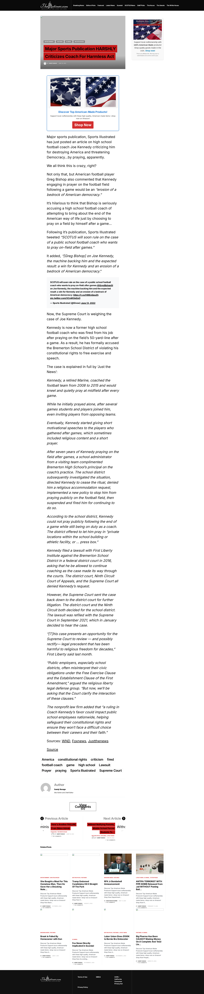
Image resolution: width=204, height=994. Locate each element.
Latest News (110, 835)
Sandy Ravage (60, 789)
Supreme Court (110, 770)
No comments (57, 836)
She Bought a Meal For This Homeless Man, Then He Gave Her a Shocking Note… (54, 885)
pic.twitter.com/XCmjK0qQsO (65, 298)
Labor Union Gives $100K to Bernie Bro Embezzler (116, 937)
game (70, 765)
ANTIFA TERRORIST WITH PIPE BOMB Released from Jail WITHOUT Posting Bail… (149, 885)
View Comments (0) (83, 806)
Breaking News (108, 877)
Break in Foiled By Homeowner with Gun (51, 937)
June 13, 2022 (88, 303)
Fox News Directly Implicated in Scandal (83, 944)
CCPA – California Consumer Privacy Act (118, 980)
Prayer (46, 770)
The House (54, 831)
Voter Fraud (154, 877)
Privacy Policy (83, 987)
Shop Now (82, 125)
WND (66, 741)
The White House (62, 831)
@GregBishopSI (105, 285)
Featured (60, 41)
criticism (97, 759)
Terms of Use (82, 977)
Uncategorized (79, 41)
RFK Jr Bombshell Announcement (113, 882)
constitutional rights (72, 759)
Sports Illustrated (83, 770)
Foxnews (79, 741)
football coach (52, 765)
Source (52, 749)
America (48, 759)
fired (110, 759)
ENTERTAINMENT (49, 41)
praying (61, 770)
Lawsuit (104, 765)
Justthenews (98, 741)
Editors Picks (96, 835)
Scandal (68, 41)
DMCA (98, 977)
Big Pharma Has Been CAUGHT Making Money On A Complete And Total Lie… (148, 940)
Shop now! (150, 51)
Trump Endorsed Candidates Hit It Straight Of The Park (85, 884)
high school (86, 765)
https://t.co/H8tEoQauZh (85, 295)
